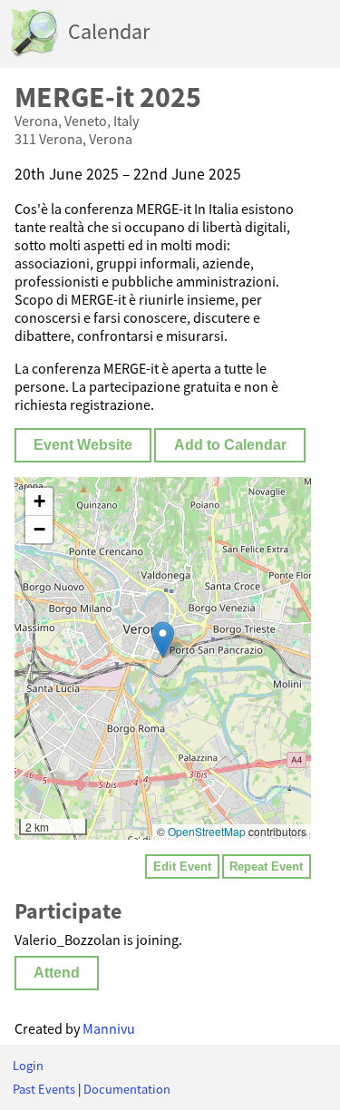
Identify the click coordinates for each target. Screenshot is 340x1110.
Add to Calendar (230, 445)
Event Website (83, 445)
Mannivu (109, 1028)
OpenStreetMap (207, 831)
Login (28, 1065)
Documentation (126, 1089)
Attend (57, 972)
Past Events (44, 1089)
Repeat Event (266, 866)
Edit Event (182, 866)
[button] (162, 639)
